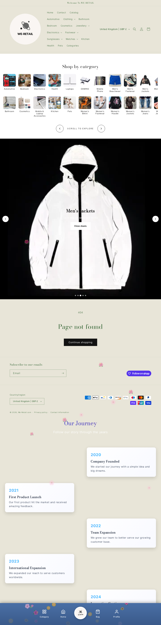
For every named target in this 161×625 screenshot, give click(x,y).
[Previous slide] (5, 219)
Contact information (59, 412)
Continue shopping (80, 342)
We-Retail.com (24, 412)
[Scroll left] (60, 128)
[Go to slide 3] (80, 295)
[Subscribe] (62, 373)
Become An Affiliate (80, 225)
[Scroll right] (101, 128)
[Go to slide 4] (83, 295)
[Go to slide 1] (75, 295)
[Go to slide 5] (85, 295)
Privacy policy (40, 412)
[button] (69, 19)
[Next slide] (155, 219)
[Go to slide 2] (78, 295)
